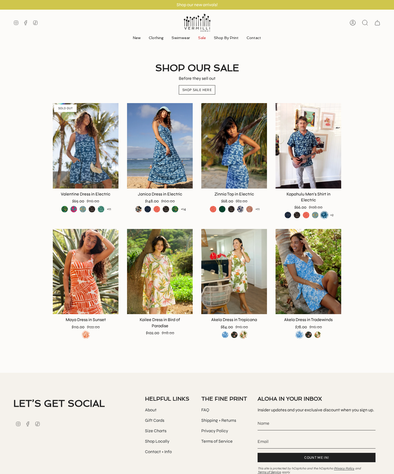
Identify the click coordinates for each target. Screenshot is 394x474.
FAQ (205, 409)
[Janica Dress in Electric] (160, 146)
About (151, 409)
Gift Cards (154, 420)
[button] (156, 38)
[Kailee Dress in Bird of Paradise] (160, 271)
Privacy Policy (214, 430)
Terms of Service (217, 441)
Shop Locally (157, 441)
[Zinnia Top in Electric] (234, 146)
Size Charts (155, 430)
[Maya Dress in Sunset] (85, 271)
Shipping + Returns (218, 420)
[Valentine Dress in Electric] (85, 146)
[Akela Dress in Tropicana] (234, 271)
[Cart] (377, 22)
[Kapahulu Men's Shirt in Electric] (308, 146)
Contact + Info (158, 451)
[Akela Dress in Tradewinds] (308, 271)
